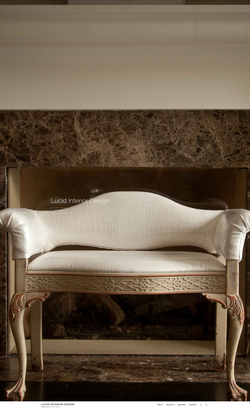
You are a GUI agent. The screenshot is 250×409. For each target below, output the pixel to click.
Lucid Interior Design (57, 404)
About (160, 405)
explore (60, 211)
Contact (193, 405)
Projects (170, 405)
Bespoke (182, 405)
